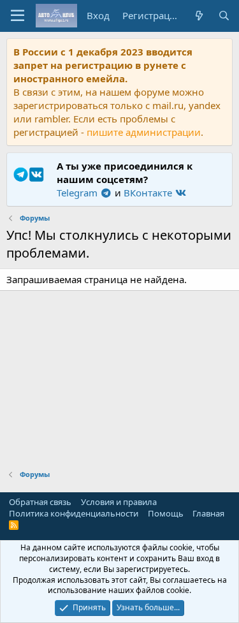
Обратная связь (40, 502)
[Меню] (18, 16)
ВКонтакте (149, 192)
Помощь (166, 513)
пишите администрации (144, 132)
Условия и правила (119, 502)
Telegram (78, 192)
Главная (208, 513)
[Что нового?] (198, 15)
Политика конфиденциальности (73, 513)
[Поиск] (224, 15)
